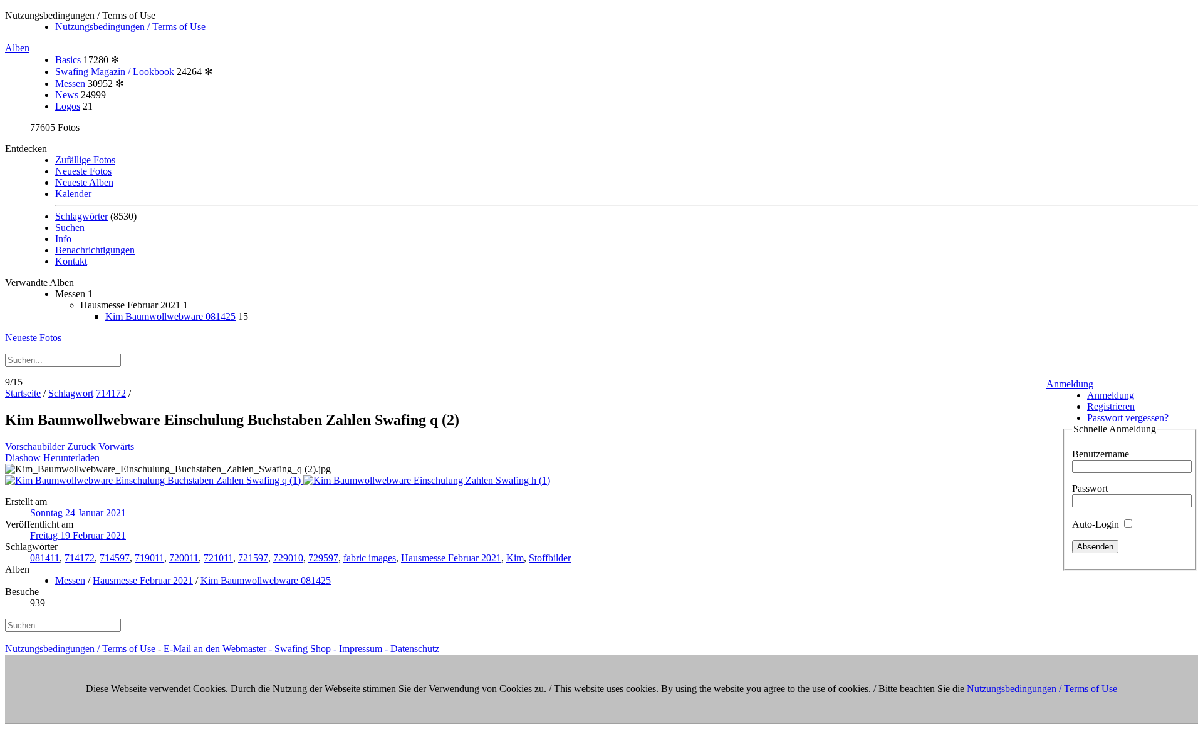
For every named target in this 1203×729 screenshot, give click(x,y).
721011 (218, 558)
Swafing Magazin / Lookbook (114, 71)
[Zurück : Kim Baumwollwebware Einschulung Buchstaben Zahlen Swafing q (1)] (154, 480)
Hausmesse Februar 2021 (451, 558)
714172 (111, 393)
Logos (67, 106)
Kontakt (71, 261)
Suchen (70, 227)
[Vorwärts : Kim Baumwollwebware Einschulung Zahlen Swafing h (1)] (426, 480)
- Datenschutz (412, 648)
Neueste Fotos (83, 171)
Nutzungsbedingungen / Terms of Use (130, 26)
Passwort (1090, 488)
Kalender (73, 193)
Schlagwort (70, 393)
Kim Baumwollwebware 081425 (170, 316)
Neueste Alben (84, 182)
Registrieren (1111, 406)
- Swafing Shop (300, 648)
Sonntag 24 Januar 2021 (78, 512)
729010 (288, 558)
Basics (68, 59)
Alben (17, 48)
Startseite (23, 393)
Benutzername (1100, 454)
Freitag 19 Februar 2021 (78, 535)
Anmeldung (1069, 384)
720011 (184, 558)
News (66, 94)
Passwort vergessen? (1128, 417)
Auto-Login (1097, 524)
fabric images (369, 558)
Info (63, 238)
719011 (149, 558)
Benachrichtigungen (95, 250)
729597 (323, 558)
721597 (253, 558)
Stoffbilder (550, 558)
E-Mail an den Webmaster (215, 648)
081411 (45, 558)
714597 (115, 558)
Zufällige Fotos (85, 160)
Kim (515, 558)
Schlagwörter (81, 216)
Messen (70, 83)
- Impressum (357, 648)
